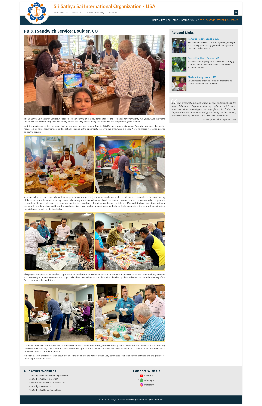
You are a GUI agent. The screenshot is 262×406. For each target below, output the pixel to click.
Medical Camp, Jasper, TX (202, 77)
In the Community (95, 12)
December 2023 (189, 20)
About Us (76, 12)
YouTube (148, 375)
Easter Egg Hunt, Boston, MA (203, 58)
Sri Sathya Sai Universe (41, 386)
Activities (112, 12)
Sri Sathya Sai (61, 12)
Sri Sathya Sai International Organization (49, 375)
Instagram (149, 384)
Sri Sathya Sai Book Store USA (44, 379)
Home (155, 20)
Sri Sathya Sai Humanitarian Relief (46, 389)
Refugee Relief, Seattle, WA (203, 38)
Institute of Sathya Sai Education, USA (48, 382)
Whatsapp (149, 380)
